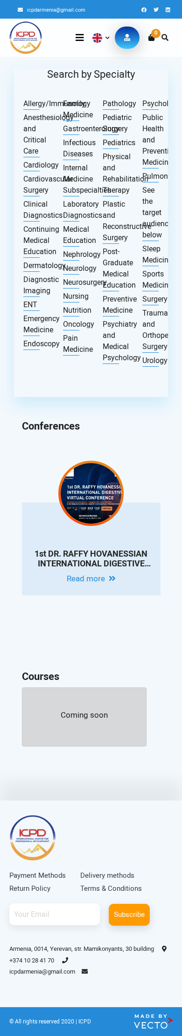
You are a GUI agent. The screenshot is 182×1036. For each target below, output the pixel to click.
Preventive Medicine (111, 305)
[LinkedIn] (168, 10)
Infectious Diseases (71, 148)
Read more (87, 578)
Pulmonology (150, 176)
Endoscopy (31, 343)
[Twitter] (157, 10)
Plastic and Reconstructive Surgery (111, 221)
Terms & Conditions (111, 888)
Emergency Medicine (31, 324)
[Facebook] (145, 10)
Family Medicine (71, 109)
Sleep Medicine (150, 254)
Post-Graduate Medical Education (111, 268)
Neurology (71, 268)
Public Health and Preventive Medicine (150, 140)
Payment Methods (37, 875)
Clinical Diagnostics (31, 210)
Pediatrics (111, 142)
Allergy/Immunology (31, 103)
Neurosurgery (71, 282)
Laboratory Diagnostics (71, 210)
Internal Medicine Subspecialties (71, 179)
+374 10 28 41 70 (32, 960)
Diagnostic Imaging (31, 285)
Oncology (71, 324)
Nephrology (71, 254)
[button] (100, 37)
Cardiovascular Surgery (31, 185)
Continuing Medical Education (31, 240)
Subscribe (129, 914)
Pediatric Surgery (111, 123)
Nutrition (71, 310)
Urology (150, 360)
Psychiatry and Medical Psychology (111, 341)
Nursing (71, 296)
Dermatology (31, 265)
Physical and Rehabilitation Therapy (111, 173)
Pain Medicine (71, 344)
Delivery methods (107, 875)
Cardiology (31, 165)
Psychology (150, 103)
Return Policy (29, 888)
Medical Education (71, 235)
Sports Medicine (150, 279)
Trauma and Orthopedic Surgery (150, 330)
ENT (30, 304)
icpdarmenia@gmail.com (55, 10)
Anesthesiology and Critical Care (31, 134)
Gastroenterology (71, 128)
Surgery (150, 299)
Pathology (111, 103)
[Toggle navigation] (80, 38)
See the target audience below (150, 212)
